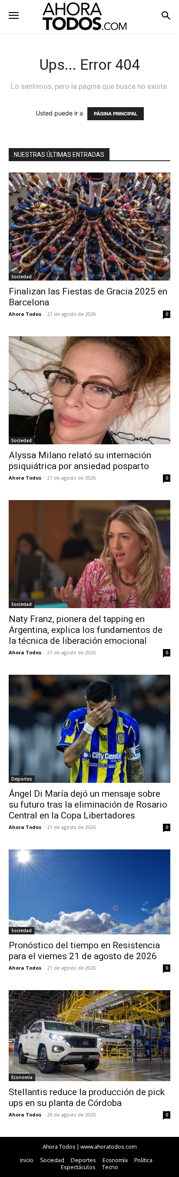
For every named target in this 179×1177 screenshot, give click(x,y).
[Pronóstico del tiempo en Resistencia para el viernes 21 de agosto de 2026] (89, 891)
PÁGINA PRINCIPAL (115, 114)
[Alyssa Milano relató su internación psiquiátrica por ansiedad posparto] (89, 390)
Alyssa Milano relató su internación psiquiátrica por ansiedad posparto (80, 460)
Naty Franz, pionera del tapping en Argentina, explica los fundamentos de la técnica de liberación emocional (85, 630)
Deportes (21, 779)
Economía (22, 1077)
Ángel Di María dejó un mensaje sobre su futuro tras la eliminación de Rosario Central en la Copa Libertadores (88, 804)
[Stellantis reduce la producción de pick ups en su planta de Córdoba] (89, 1035)
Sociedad (21, 277)
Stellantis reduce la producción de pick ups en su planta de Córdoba (87, 1097)
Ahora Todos (25, 314)
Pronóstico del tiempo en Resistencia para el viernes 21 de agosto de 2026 (84, 950)
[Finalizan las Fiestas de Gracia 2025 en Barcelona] (89, 226)
